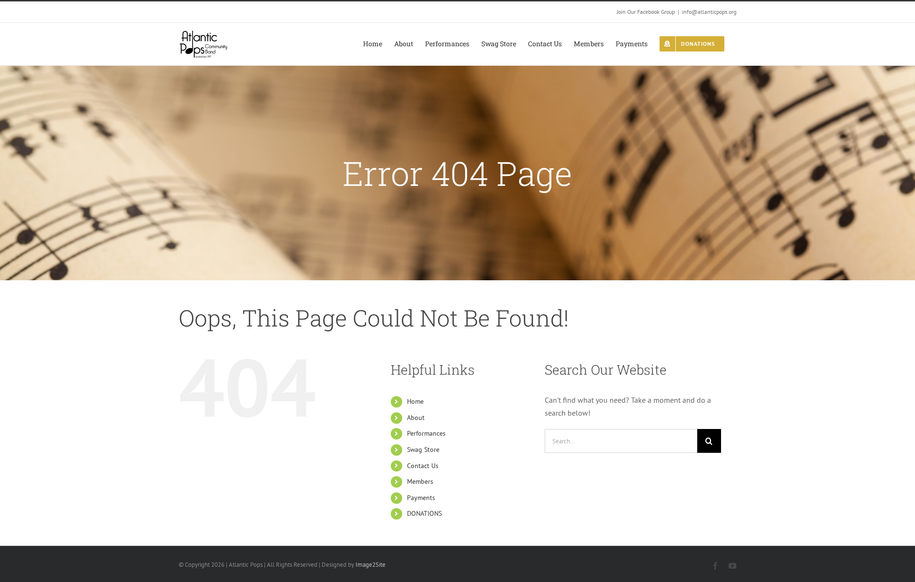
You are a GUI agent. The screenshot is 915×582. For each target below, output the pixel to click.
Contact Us (422, 465)
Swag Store (423, 449)
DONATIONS (424, 513)
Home (415, 401)
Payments (421, 497)
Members (420, 481)
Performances (426, 433)
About (416, 417)
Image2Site (371, 565)
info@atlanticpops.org (709, 11)
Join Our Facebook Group (646, 11)
